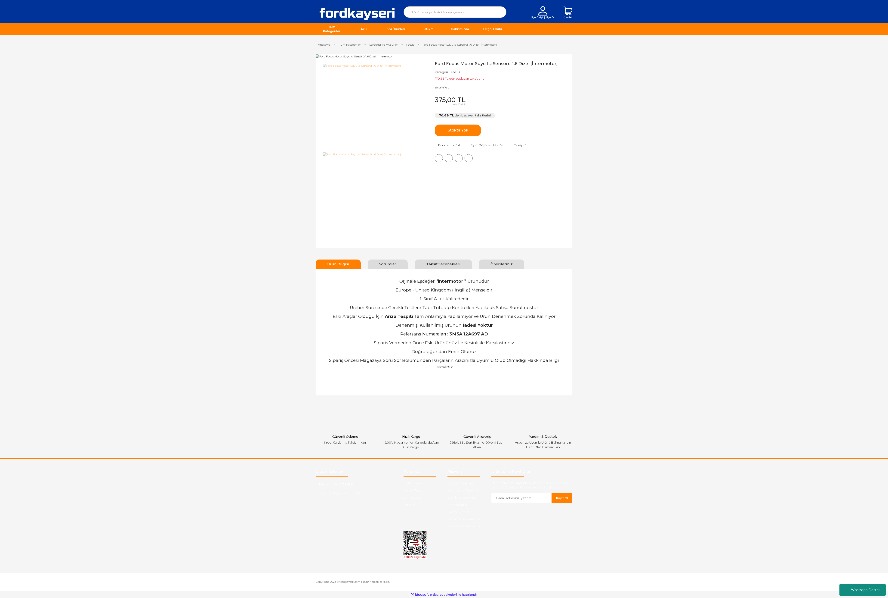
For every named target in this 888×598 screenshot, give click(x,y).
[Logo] (356, 13)
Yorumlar (387, 264)
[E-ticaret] (443, 594)
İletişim (409, 505)
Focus (455, 72)
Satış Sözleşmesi (460, 483)
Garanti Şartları (458, 512)
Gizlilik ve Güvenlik (461, 497)
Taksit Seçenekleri (443, 264)
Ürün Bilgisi (338, 264)
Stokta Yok (458, 130)
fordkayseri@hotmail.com (347, 493)
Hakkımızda (413, 483)
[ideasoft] (419, 594)
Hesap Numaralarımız (464, 519)
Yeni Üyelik (412, 497)
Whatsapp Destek (865, 590)
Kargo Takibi (413, 490)
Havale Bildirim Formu (465, 526)
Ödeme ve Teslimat (462, 490)
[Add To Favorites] (448, 145)
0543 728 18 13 (343, 484)
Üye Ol (550, 17)
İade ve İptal (457, 505)
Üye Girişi (537, 17)
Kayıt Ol (562, 498)
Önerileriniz (501, 264)
